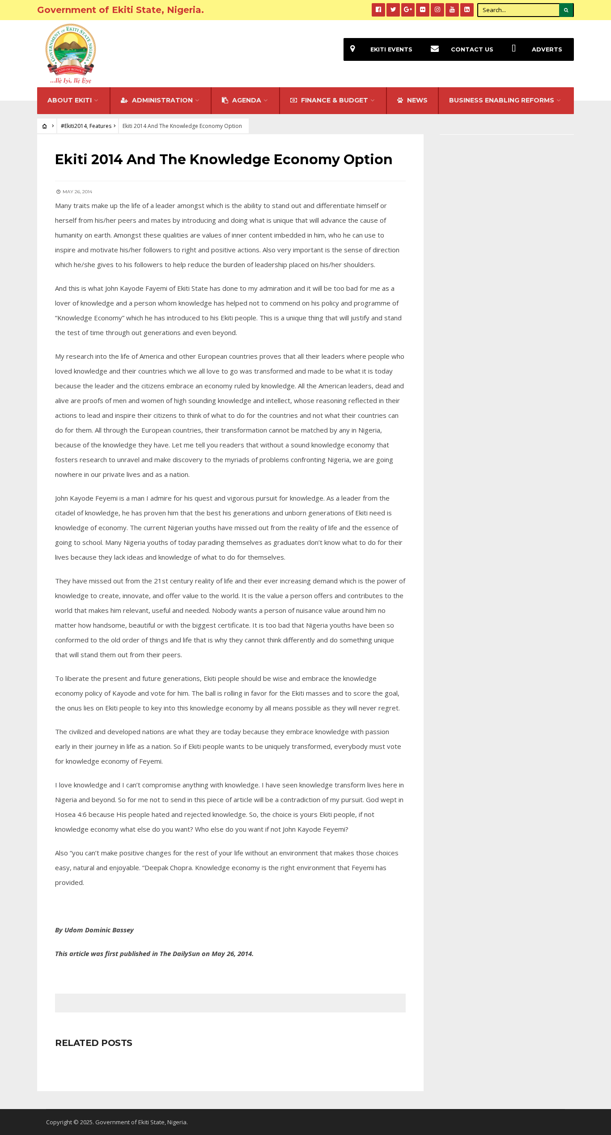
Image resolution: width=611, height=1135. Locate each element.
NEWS (416, 100)
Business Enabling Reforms (501, 100)
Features (100, 126)
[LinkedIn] (467, 10)
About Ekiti (69, 100)
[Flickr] (422, 10)
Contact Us (472, 49)
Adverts (547, 49)
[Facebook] (378, 10)
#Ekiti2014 (74, 126)
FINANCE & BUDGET (333, 100)
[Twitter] (393, 10)
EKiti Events (391, 49)
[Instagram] (437, 10)
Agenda (245, 100)
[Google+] (408, 10)
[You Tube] (452, 10)
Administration (161, 100)
